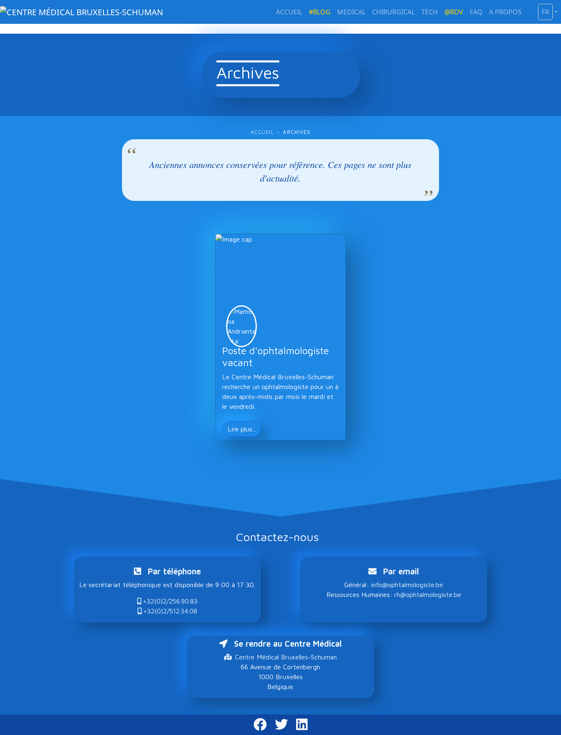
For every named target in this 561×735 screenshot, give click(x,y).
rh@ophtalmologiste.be (427, 594)
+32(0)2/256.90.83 (170, 601)
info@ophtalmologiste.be (407, 584)
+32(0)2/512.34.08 (170, 611)
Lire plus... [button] (242, 429)
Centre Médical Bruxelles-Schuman (286, 657)
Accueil (262, 132)
